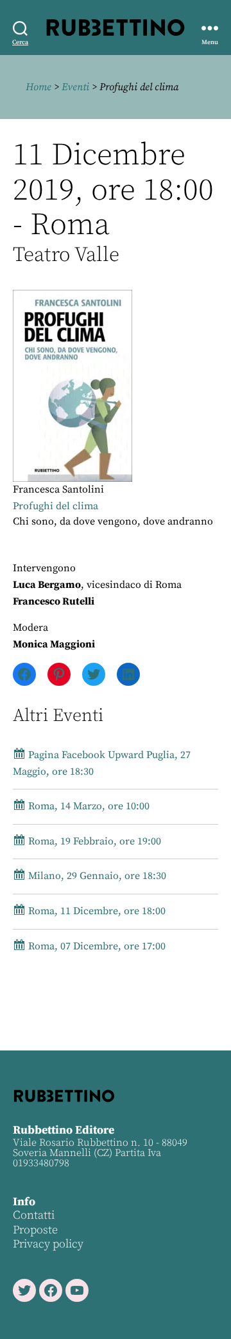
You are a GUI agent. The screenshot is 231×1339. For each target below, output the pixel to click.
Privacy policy (48, 1244)
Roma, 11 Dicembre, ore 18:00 (96, 911)
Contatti (34, 1215)
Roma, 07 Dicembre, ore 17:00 (96, 946)
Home (38, 87)
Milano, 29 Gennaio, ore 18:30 (96, 875)
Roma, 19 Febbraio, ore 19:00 (93, 841)
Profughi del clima (55, 506)
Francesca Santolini (58, 489)
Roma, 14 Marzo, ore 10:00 (88, 806)
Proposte (35, 1230)
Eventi (75, 87)
